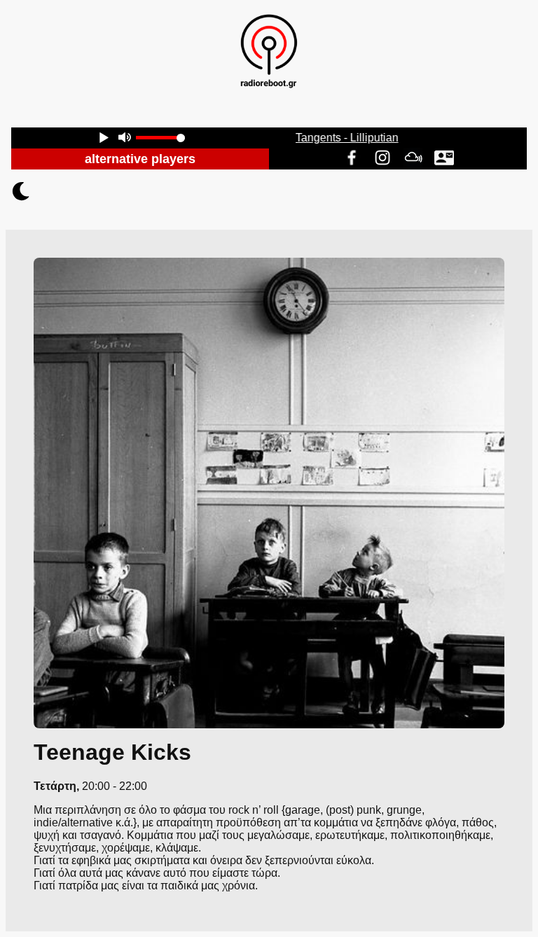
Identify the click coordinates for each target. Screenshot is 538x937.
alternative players (140, 159)
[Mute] (124, 139)
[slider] (160, 137)
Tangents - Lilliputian (349, 138)
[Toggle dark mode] (269, 191)
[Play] (103, 139)
